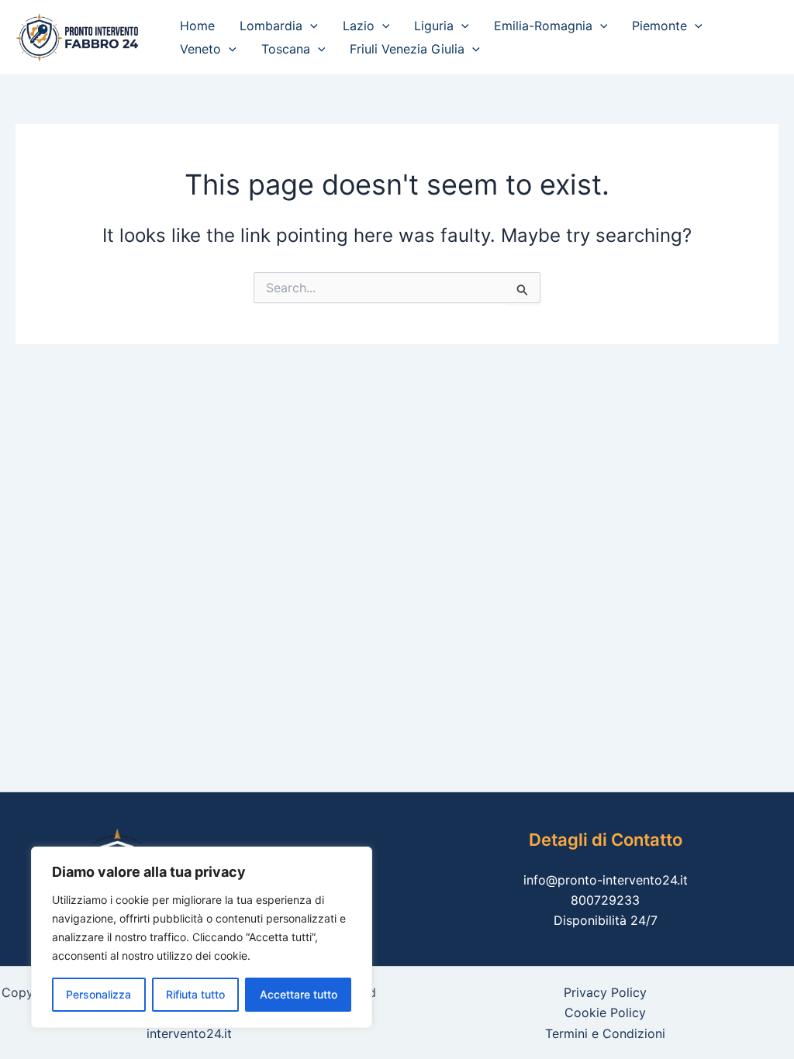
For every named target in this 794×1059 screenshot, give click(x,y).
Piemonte (659, 25)
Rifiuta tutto (195, 994)
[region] (201, 937)
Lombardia (271, 25)
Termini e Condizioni (605, 1033)
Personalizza (98, 994)
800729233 (605, 900)
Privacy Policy (605, 992)
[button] (310, 25)
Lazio (359, 25)
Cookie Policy (605, 1012)
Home (197, 25)
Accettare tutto (298, 994)
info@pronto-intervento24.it (605, 880)
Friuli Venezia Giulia (407, 49)
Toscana (285, 49)
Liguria (434, 25)
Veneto (200, 49)
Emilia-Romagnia (543, 25)
